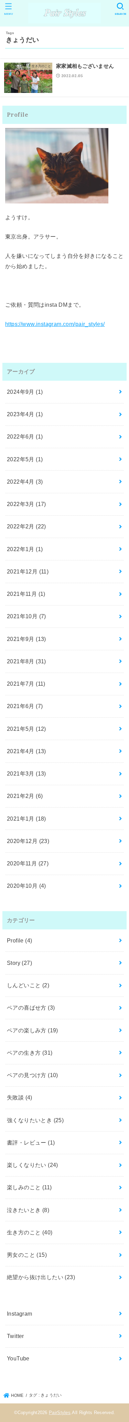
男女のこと (27, 1255)
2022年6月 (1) (25, 436)
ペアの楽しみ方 (32, 1030)
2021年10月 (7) (26, 616)
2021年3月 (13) (26, 773)
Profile (19, 940)
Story (19, 963)
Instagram (19, 1313)
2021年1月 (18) (26, 818)
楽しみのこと (29, 1187)
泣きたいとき (28, 1210)
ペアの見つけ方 (32, 1075)
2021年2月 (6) (25, 796)
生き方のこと (30, 1232)
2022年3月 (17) (26, 504)
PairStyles (60, 1412)
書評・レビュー (31, 1142)
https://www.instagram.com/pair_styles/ (55, 324)
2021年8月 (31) (26, 661)
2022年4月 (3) (25, 481)
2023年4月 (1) (25, 414)
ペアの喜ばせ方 (31, 1007)
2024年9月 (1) (25, 392)
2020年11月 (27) (28, 863)
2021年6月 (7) (25, 706)
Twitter (15, 1336)
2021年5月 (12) (26, 729)
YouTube (18, 1358)
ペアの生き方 (30, 1053)
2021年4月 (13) (26, 751)
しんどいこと (28, 985)
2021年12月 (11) (28, 571)
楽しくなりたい (32, 1165)
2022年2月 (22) (26, 526)
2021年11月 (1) (26, 594)
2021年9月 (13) (26, 639)
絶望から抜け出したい (41, 1277)
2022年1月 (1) (25, 549)
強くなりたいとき (35, 1120)
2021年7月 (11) (26, 684)
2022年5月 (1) (25, 459)
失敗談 (19, 1097)
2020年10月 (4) (26, 886)
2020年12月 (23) (28, 841)
